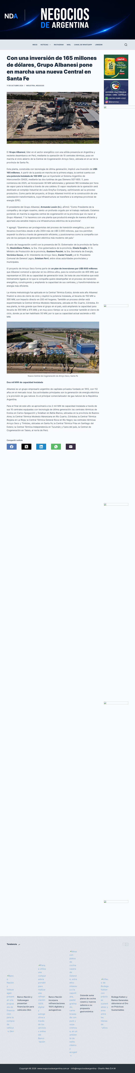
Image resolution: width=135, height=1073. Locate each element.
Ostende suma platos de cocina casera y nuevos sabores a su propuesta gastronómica (88, 1003)
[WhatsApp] (56, 447)
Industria (30, 86)
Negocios (40, 86)
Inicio (35, 45)
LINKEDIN (98, 45)
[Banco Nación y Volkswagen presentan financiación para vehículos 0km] (11, 1003)
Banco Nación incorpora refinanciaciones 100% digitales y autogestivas (57, 1003)
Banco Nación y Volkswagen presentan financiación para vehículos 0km (25, 1003)
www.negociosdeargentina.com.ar (53, 1068)
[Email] (71, 447)
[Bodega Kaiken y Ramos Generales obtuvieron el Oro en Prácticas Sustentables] (105, 1003)
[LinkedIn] (41, 447)
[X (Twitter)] (26, 447)
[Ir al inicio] (61, 19)
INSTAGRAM (59, 45)
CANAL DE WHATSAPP (83, 45)
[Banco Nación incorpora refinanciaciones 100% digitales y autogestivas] (42, 1003)
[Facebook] (12, 447)
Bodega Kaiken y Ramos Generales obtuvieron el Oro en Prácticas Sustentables (119, 1003)
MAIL (69, 45)
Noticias (44, 45)
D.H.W (113, 1068)
